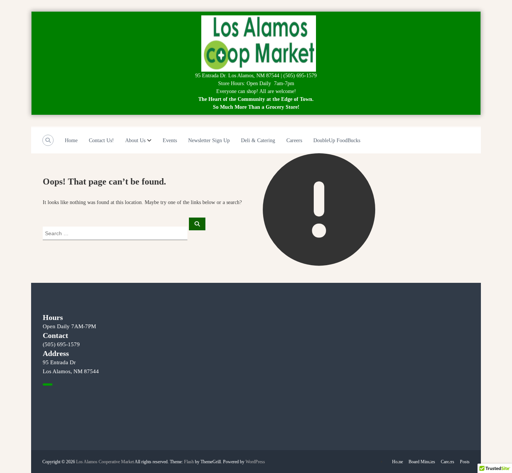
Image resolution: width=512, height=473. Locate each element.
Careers (294, 140)
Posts (465, 461)
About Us (135, 140)
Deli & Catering (258, 140)
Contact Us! (101, 140)
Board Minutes (422, 461)
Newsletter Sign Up (209, 140)
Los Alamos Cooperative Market (105, 461)
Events (170, 140)
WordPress (255, 461)
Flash (189, 461)
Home (71, 140)
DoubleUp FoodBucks (336, 140)
